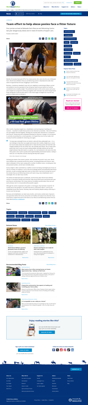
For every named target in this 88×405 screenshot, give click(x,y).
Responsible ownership (13, 220)
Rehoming (38, 216)
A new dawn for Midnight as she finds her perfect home (73, 94)
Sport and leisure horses (27, 388)
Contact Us (69, 2)
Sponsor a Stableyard (18, 199)
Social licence (25, 220)
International (20, 216)
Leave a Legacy (40, 383)
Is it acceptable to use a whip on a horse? (34, 301)
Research (46, 216)
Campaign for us (40, 380)
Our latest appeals (41, 386)
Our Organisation (10, 378)
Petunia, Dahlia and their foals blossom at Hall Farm (72, 72)
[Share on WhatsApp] (49, 39)
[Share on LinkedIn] (46, 39)
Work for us (8, 388)
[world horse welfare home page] (13, 4)
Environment (55, 388)
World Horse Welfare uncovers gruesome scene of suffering (17, 248)
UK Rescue (9, 20)
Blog (41, 13)
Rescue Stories (31, 13)
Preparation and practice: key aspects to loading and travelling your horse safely (37, 286)
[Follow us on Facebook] (53, 350)
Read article (25, 257)
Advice (73, 6)
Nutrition (54, 383)
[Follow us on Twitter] (57, 350)
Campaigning (22, 212)
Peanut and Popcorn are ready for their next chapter (43, 248)
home (7, 10)
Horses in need (25, 386)
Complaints (51, 400)
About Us (46, 6)
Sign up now (24, 350)
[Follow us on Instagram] (65, 350)
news (12, 10)
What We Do (55, 6)
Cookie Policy (44, 400)
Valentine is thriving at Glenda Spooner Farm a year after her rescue (72, 89)
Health (53, 380)
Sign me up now (46, 332)
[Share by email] (55, 39)
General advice (55, 391)
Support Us (65, 6)
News (79, 6)
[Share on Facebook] (40, 39)
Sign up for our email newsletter (70, 13)
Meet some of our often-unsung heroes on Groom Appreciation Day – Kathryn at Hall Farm (36, 270)
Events (44, 212)
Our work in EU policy (26, 378)
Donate (78, 2)
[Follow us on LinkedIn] (72, 350)
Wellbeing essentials (56, 378)
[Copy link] (52, 39)
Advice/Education (12, 212)
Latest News (20, 13)
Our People (8, 383)
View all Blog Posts (51, 264)
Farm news (52, 212)
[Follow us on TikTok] (68, 350)
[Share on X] (43, 39)
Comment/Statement (34, 212)
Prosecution (29, 216)
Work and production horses (28, 391)
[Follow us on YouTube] (61, 350)
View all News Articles (50, 225)
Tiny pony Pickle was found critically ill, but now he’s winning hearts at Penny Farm (73, 83)
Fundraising (11, 216)
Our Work (8, 380)
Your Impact (9, 386)
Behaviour (54, 386)
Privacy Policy (37, 400)
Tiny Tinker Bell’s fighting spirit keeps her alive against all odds (73, 77)
